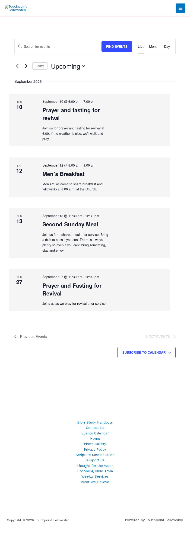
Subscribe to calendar (144, 352)
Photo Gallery (95, 444)
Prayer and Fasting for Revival (71, 289)
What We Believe (95, 482)
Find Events (116, 46)
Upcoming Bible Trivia (95, 471)
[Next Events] (26, 66)
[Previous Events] (17, 66)
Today (40, 66)
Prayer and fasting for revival (71, 114)
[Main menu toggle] (180, 8)
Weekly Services (95, 476)
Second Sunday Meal (70, 224)
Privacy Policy (95, 449)
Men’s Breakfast (63, 174)
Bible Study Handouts (95, 422)
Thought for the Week (95, 466)
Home (95, 439)
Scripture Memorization (95, 455)
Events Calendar (95, 433)
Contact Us (95, 428)
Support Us (95, 460)
